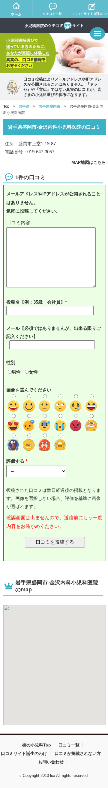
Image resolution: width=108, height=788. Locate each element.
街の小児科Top (36, 745)
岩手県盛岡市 (49, 106)
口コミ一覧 (69, 745)
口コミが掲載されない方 (78, 753)
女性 (33, 372)
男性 (16, 372)
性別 (10, 362)
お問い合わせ (51, 761)
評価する (16, 461)
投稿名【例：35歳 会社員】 (35, 302)
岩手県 (24, 106)
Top (6, 106)
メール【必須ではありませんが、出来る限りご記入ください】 (53, 332)
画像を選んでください (28, 389)
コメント (55, 223)
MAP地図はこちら (88, 162)
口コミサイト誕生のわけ (24, 753)
